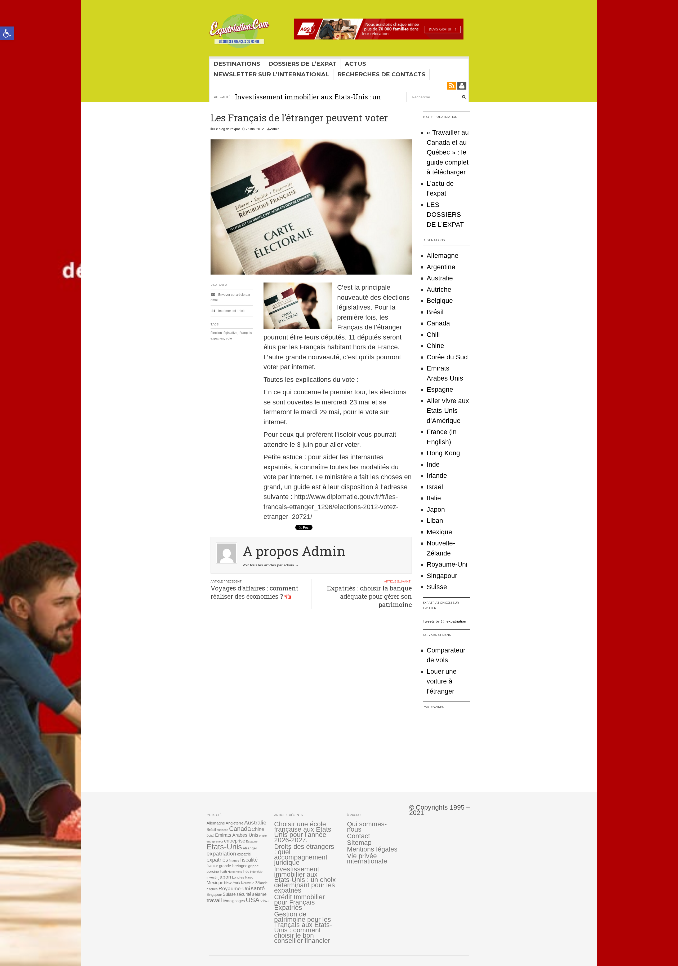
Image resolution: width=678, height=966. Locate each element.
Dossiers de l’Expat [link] (302, 63)
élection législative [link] (224, 333)
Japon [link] (436, 509)
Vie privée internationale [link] (367, 858)
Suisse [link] (437, 586)
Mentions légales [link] (372, 849)
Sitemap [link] (359, 842)
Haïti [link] (223, 872)
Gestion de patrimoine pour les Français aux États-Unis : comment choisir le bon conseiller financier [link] (303, 927)
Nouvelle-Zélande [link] (254, 883)
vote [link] (229, 338)
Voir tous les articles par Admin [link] (271, 565)
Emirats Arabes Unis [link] (236, 835)
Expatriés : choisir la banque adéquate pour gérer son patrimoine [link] (369, 596)
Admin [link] (274, 129)
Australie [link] (440, 278)
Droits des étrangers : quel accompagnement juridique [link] (304, 854)
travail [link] (214, 900)
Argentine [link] (441, 267)
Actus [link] (355, 63)
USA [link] (253, 899)
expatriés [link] (217, 860)
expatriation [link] (221, 853)
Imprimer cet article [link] (231, 311)
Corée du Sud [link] (447, 357)
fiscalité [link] (249, 860)
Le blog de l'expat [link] (227, 129)
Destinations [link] (236, 63)
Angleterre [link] (234, 823)
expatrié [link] (244, 854)
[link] (7, 33)
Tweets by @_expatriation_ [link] (445, 621)
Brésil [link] (435, 312)
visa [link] (264, 900)
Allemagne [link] (442, 255)
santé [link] (258, 888)
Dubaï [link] (210, 835)
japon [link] (224, 877)
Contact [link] (358, 836)
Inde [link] (433, 464)
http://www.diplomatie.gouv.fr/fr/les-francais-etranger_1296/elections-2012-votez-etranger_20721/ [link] (331, 506)
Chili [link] (433, 334)
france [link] (212, 865)
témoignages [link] (234, 901)
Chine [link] (435, 345)
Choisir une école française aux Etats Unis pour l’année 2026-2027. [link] (302, 832)
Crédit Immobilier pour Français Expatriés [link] (299, 902)
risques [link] (212, 889)
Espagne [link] (440, 389)
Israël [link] (435, 487)
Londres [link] (238, 877)
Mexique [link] (439, 532)
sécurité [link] (244, 894)
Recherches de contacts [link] (381, 74)
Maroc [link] (249, 877)
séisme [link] (259, 894)
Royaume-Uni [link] (447, 564)
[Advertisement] (456, 750)
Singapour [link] (442, 575)
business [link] (222, 829)
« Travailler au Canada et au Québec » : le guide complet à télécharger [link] (448, 152)
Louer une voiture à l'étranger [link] (442, 681)
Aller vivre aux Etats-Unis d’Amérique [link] (448, 410)
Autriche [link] (439, 289)
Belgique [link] (440, 300)
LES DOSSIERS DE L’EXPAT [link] (445, 214)
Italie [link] (434, 498)
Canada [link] (438, 323)
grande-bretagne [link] (233, 865)
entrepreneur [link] (215, 841)
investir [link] (212, 877)
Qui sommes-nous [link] (367, 826)
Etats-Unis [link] (224, 846)
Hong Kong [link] (443, 453)
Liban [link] (435, 520)
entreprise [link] (234, 841)
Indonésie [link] (256, 871)
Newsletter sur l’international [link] (271, 74)
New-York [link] (232, 883)
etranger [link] (250, 848)
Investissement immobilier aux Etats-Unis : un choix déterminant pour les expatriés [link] (308, 101)
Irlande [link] (437, 475)
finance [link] (234, 860)
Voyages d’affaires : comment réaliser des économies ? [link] (254, 592)
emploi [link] (263, 835)
